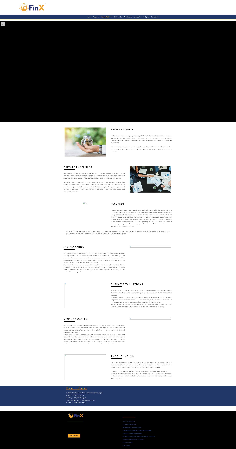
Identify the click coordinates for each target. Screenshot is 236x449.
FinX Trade (126, 446)
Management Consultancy (132, 427)
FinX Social (118, 17)
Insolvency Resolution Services (133, 439)
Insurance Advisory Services (132, 433)
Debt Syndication (129, 421)
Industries (137, 17)
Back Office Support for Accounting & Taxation (139, 436)
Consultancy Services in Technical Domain (137, 430)
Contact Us (155, 17)
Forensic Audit (128, 442)
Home (89, 17)
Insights (146, 17)
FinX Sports (128, 17)
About (95, 17)
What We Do (105, 17)
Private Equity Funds (129, 424)
